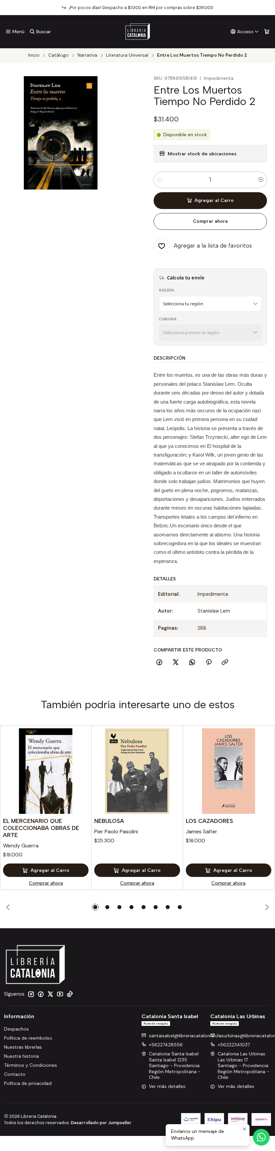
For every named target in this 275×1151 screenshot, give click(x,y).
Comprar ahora (210, 221)
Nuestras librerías (23, 1047)
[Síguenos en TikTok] (69, 994)
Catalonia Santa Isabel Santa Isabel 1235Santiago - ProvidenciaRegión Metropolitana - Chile (175, 1065)
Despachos (16, 1029)
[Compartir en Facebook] (159, 663)
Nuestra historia (21, 1056)
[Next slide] (266, 907)
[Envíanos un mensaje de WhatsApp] (261, 1137)
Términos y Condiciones (30, 1065)
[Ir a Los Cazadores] (228, 771)
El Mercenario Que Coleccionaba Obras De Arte (41, 828)
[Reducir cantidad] (159, 180)
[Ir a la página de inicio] (138, 31)
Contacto (14, 1074)
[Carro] (267, 32)
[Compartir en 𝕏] (175, 663)
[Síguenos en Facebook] (40, 994)
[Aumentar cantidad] (261, 180)
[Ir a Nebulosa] (137, 771)
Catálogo (58, 55)
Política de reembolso (28, 1038)
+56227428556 (166, 1045)
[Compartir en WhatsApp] (192, 663)
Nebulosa (109, 821)
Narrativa (87, 55)
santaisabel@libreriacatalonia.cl (184, 1036)
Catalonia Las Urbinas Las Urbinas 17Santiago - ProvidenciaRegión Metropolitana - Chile (243, 1065)
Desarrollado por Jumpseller (101, 1123)
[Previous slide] (9, 907)
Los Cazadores (209, 821)
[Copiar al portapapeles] (225, 663)
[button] (95, 907)
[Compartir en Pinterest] (208, 663)
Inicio (34, 55)
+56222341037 (234, 1045)
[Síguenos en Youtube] (60, 994)
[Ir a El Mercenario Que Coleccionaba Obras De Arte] (46, 771)
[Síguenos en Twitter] (50, 994)
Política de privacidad (28, 1083)
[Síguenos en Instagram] (31, 994)
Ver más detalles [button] (167, 1086)
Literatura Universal (127, 55)
